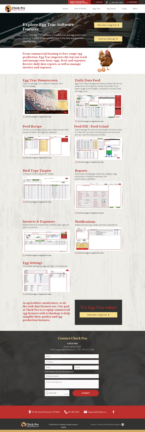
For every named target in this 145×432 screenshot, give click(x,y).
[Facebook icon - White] (106, 2)
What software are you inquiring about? (59, 372)
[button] (97, 8)
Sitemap (63, 427)
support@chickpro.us (65, 349)
